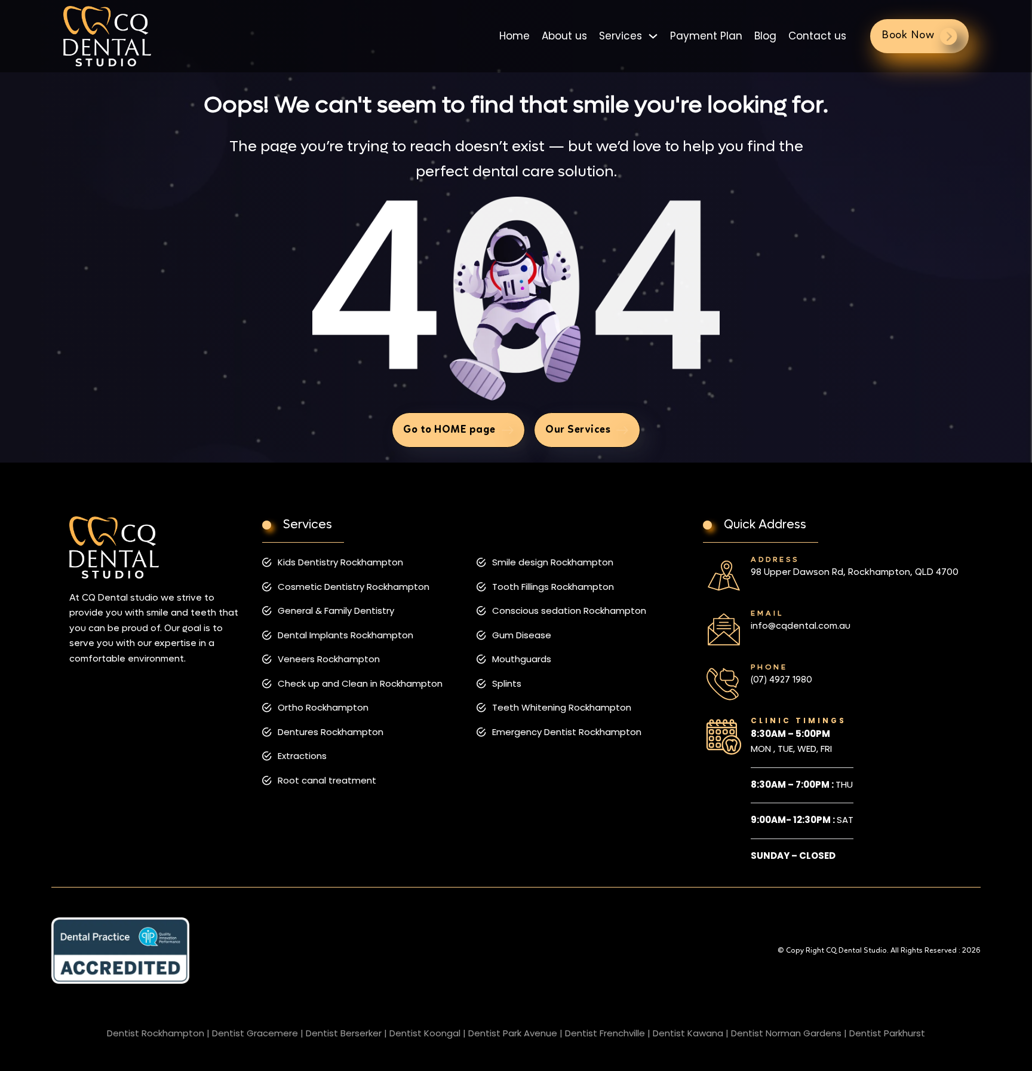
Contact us (817, 36)
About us (564, 36)
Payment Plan (706, 36)
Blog (765, 36)
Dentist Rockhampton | (158, 1033)
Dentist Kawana (688, 1033)
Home (514, 36)
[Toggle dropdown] (653, 36)
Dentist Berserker (344, 1033)
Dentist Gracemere (255, 1033)
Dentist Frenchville (605, 1033)
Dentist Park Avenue (512, 1033)
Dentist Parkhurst (887, 1033)
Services (620, 36)
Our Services (577, 429)
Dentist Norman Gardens (786, 1033)
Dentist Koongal (424, 1033)
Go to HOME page (449, 429)
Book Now (908, 35)
